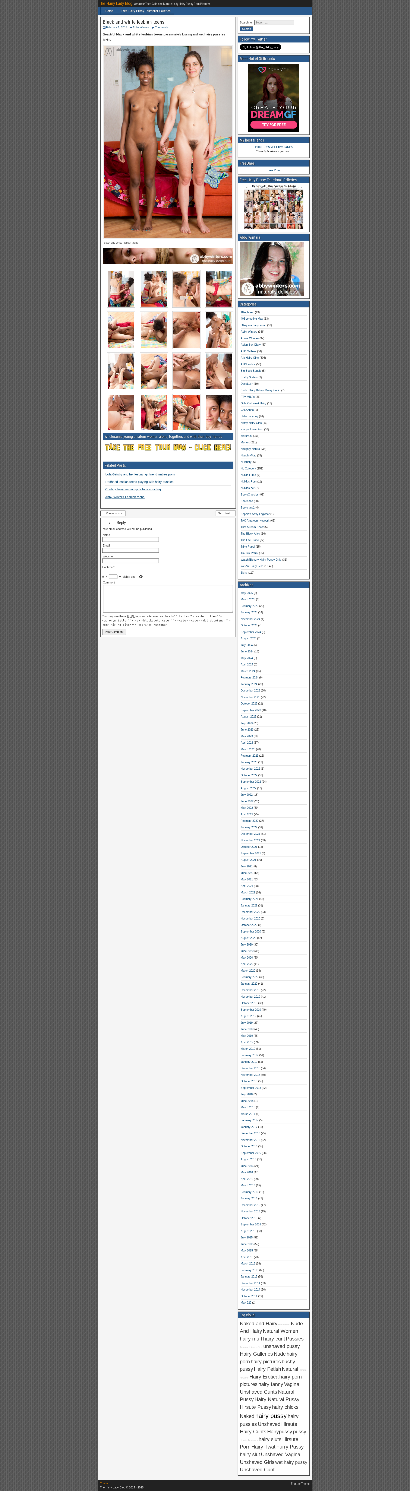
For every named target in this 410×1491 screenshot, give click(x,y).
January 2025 (249, 612)
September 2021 (251, 853)
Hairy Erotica (263, 1377)
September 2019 (251, 1009)
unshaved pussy (281, 1346)
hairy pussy (271, 1415)
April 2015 (247, 1257)
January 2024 (249, 684)
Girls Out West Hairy (253, 403)
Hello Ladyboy (249, 416)
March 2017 (248, 1113)
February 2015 (249, 1270)
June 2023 (247, 729)
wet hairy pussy (291, 1462)
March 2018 (248, 1107)
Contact (105, 1483)
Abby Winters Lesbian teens (125, 497)
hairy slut (250, 1454)
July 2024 (247, 645)
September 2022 (251, 781)
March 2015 (248, 1263)
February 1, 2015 (116, 27)
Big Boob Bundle (251, 370)
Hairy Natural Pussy (277, 1399)
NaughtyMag (248, 455)
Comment (109, 582)
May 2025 (247, 593)
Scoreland (247, 501)
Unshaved (269, 1424)
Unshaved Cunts (258, 1392)
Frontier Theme (300, 1484)
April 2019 (247, 1042)
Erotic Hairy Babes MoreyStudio (260, 390)
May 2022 (247, 807)
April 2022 (247, 814)
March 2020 (248, 970)
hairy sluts (270, 1439)
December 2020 (250, 912)
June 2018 (247, 1100)
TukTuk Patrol (249, 553)
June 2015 (247, 1244)
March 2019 (248, 1048)
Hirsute (289, 1424)
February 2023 (249, 755)
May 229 (246, 1302)
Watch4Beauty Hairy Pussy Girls (261, 559)
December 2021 (250, 833)
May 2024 (247, 658)
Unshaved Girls (257, 1462)
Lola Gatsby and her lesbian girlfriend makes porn (140, 474)
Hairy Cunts (253, 1431)
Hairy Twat (263, 1447)
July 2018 (247, 1094)
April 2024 (247, 664)
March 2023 (248, 749)
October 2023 (249, 703)
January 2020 (249, 983)
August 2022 (248, 788)
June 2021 (247, 872)
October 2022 (249, 775)
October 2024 (249, 625)
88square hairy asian (253, 325)
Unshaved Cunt (257, 1469)
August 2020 (248, 938)
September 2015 (251, 1224)
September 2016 (251, 1153)
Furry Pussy (290, 1447)
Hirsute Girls (255, 1347)
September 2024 (251, 632)
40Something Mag (252, 318)
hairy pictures (266, 1361)
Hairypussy (279, 1431)
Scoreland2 (248, 507)
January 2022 (249, 827)
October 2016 (249, 1146)
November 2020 (250, 918)
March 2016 (248, 1185)
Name (106, 534)
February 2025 (249, 606)
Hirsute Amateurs (249, 1440)
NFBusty (246, 461)
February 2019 (249, 1055)
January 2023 (249, 762)
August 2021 (248, 859)
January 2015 (249, 1276)
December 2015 (250, 1205)
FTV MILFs (248, 396)
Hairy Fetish (267, 1369)
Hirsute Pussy (255, 1407)
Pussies (295, 1339)
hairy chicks (285, 1407)
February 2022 (249, 820)
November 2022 (250, 768)
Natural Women (280, 1331)
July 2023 (247, 723)
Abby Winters (141, 27)
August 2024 (248, 638)
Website (108, 556)
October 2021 (249, 846)
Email (106, 545)
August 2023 (248, 716)
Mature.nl (246, 435)
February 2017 (249, 1120)
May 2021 (247, 879)
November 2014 (250, 1289)
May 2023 (247, 736)
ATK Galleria (248, 351)
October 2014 (249, 1296)
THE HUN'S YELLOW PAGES (274, 147)
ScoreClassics (250, 494)
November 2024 (250, 619)
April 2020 (247, 964)
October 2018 (249, 1081)
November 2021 (250, 840)
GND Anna (247, 409)
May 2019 (247, 1035)
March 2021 (248, 892)
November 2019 (250, 996)
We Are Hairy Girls (252, 566)
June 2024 (247, 651)
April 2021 (247, 885)
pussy (299, 1431)
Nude (280, 1354)
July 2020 (247, 944)
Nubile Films (248, 475)
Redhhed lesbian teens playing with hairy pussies (139, 482)
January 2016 (249, 1198)
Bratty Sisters (249, 377)
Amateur (244, 1347)
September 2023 (251, 710)
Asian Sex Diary (251, 344)
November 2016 (250, 1140)
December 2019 (250, 990)
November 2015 (250, 1211)
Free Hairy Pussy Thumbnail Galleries (146, 11)
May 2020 (247, 957)
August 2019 (248, 1016)
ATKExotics (248, 364)
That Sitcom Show (252, 527)
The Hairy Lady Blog (115, 3)
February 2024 (249, 677)
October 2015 (249, 1218)
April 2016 (247, 1179)
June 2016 (247, 1166)
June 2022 (247, 801)
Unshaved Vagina (280, 1454)
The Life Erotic (250, 540)
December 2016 (250, 1133)
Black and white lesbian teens (133, 22)
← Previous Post (112, 513)
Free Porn (274, 170)
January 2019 (249, 1061)
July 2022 (247, 794)
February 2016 (249, 1192)
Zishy (244, 572)
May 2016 (247, 1172)
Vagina (291, 1384)
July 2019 (247, 1022)
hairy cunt (274, 1339)
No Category (248, 468)
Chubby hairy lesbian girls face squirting (133, 489)
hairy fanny (270, 1384)
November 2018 (250, 1074)
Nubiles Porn (248, 481)
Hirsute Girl (284, 1324)
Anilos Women (250, 338)
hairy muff (251, 1339)
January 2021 (249, 905)
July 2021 (247, 866)
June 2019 (247, 1029)
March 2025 (248, 599)
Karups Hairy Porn (252, 429)
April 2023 (247, 742)
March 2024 (248, 671)
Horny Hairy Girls (251, 422)
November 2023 (250, 697)
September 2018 (251, 1087)
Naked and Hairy (258, 1323)
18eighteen (247, 312)
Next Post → (226, 513)
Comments (161, 27)
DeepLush (247, 383)
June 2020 (247, 951)
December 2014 (250, 1283)
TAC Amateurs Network (255, 520)
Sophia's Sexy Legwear (255, 514)
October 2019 (249, 1003)
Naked (247, 1416)
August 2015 (248, 1231)
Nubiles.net (248, 488)
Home (109, 11)
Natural (290, 1369)
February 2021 (249, 898)
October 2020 (249, 925)
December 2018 (250, 1068)
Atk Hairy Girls (250, 357)
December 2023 (250, 690)
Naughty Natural (251, 448)
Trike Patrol (248, 546)
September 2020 (251, 931)
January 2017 (249, 1126)
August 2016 (248, 1159)
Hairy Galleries (256, 1354)
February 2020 (249, 977)
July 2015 (247, 1237)
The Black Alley (250, 533)
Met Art (245, 442)
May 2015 (247, 1250)
